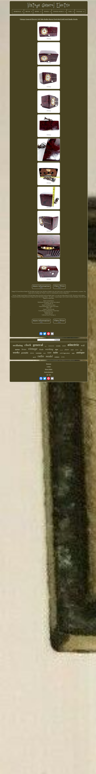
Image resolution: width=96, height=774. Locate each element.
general (38, 345)
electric (73, 345)
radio (41, 356)
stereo (76, 349)
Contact (49, 366)
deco (45, 346)
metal (72, 349)
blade (41, 349)
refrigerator (65, 353)
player (67, 349)
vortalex (58, 346)
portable (24, 353)
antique (80, 352)
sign (56, 349)
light (81, 350)
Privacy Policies (48, 369)
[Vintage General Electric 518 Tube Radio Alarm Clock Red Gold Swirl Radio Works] (48, 31)
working (49, 349)
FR (50, 375)
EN (47, 375)
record (61, 350)
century (56, 357)
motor (17, 349)
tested (64, 346)
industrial (51, 346)
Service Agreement (48, 372)
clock (28, 345)
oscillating (18, 345)
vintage (32, 348)
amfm (73, 353)
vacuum (38, 353)
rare (49, 352)
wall (83, 345)
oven (62, 357)
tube (55, 352)
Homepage (48, 364)
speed (34, 357)
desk (44, 353)
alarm (32, 353)
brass (24, 349)
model (49, 356)
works (16, 352)
